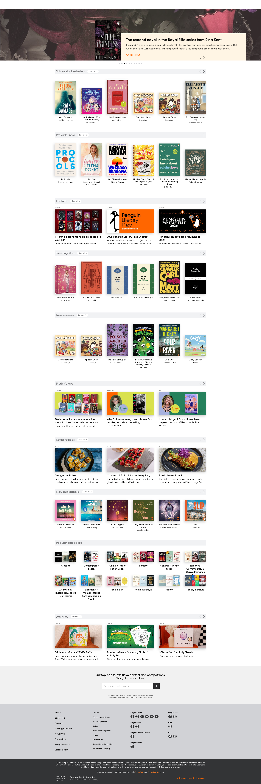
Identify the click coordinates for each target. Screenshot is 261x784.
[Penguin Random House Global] (62, 778)
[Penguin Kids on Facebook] (170, 716)
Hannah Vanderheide (93, 183)
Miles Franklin (91, 300)
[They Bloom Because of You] (143, 510)
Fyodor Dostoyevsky (195, 300)
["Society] (188, 580)
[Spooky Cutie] (169, 103)
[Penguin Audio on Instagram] (132, 746)
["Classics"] (58, 557)
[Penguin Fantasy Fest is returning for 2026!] (182, 221)
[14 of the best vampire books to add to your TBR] (78, 221)
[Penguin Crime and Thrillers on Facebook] (132, 736)
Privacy (95, 735)
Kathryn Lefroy (91, 527)
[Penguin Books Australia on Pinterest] (142, 716)
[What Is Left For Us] (65, 510)
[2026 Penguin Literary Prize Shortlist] (130, 221)
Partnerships (60, 739)
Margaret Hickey (169, 362)
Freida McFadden (65, 120)
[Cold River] (169, 340)
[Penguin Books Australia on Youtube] (147, 716)
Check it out (93, 54)
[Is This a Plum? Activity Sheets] (182, 636)
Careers (96, 712)
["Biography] (84, 580)
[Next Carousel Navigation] (204, 57)
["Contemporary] (87, 557)
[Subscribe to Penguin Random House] (156, 686)
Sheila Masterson (117, 362)
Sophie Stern (65, 527)
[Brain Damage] (65, 97)
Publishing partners (100, 721)
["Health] (136, 580)
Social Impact (61, 750)
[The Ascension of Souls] (169, 510)
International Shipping (101, 748)
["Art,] (58, 580)
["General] (162, 557)
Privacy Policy (147, 697)
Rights (95, 726)
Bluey (195, 362)
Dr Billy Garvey (169, 187)
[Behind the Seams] (65, 279)
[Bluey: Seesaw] (195, 345)
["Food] (110, 581)
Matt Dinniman (169, 300)
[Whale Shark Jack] (91, 510)
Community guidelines (101, 717)
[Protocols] (65, 159)
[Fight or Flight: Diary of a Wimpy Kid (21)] (143, 160)
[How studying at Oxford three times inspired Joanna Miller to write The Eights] (182, 403)
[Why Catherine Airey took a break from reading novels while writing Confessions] (130, 403)
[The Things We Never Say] (195, 97)
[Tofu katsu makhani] (182, 460)
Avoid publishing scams (102, 730)
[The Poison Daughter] (117, 340)
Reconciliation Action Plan (103, 744)
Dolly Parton (65, 300)
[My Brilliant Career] (91, 278)
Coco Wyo (143, 120)
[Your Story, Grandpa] (143, 279)
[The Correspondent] (117, 97)
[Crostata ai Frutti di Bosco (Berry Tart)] (130, 460)
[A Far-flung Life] (117, 510)
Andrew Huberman (65, 182)
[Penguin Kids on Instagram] (175, 716)
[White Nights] (195, 278)
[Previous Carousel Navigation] (200, 57)
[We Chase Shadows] (117, 159)
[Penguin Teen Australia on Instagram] (137, 726)
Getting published (63, 728)
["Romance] (188, 556)
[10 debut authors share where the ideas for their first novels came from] (78, 403)
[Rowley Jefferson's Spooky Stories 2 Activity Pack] (130, 636)
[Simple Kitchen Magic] (195, 162)
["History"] (162, 580)
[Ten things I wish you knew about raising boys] (169, 159)
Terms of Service (153, 772)
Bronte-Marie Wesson (169, 527)
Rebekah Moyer (195, 182)
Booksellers (60, 718)
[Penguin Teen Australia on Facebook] (132, 726)
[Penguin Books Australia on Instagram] (137, 716)
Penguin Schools (62, 744)
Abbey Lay (195, 527)
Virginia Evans (117, 120)
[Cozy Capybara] (143, 103)
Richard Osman (117, 182)
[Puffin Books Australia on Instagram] (170, 726)
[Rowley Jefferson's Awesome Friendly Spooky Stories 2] (143, 340)
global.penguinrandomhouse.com (191, 778)
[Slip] (195, 510)
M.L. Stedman (117, 527)
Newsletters (60, 734)
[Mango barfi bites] (78, 460)
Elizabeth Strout (195, 122)
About (58, 712)
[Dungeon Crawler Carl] (169, 277)
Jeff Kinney (143, 184)
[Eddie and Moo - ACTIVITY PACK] (78, 636)
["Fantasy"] (136, 557)
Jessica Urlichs (143, 530)
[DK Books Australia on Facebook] (170, 736)
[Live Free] (91, 159)
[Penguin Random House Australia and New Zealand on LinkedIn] (152, 716)
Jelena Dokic (88, 182)
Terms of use (98, 739)
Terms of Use (134, 697)
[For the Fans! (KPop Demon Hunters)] (91, 101)
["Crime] (110, 557)
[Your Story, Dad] (117, 280)
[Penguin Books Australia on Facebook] (132, 716)
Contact (59, 723)
